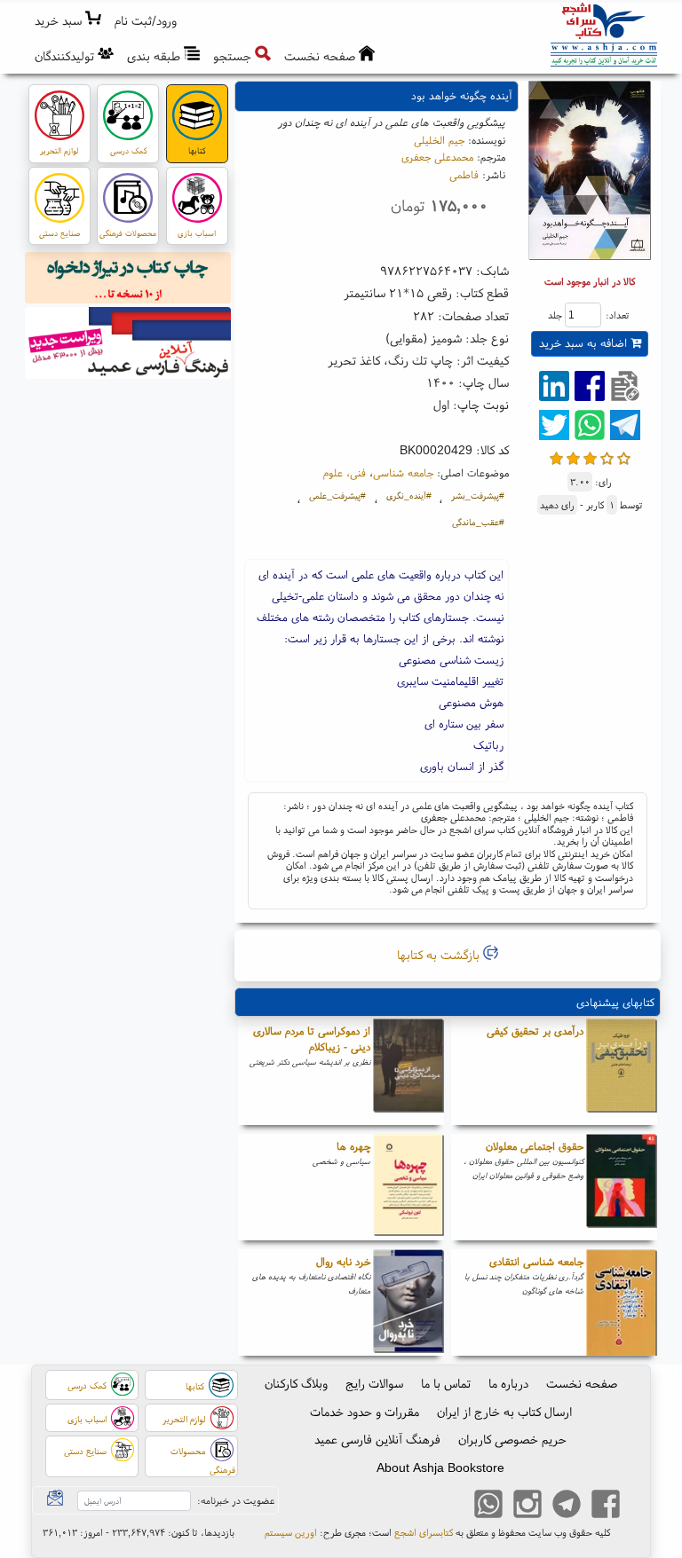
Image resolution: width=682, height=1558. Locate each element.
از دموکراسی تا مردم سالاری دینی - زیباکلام (311, 1038)
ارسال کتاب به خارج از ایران (504, 1411)
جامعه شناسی (403, 472)
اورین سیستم (291, 1532)
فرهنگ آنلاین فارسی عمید (377, 1439)
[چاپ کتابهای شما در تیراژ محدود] (128, 280)
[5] (623, 456)
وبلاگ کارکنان (296, 1383)
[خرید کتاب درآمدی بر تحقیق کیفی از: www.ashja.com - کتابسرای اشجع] (621, 1072)
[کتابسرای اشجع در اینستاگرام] (527, 1506)
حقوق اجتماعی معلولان (534, 1145)
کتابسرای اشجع (423, 1532)
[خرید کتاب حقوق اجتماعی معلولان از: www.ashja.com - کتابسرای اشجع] (621, 1187)
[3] (590, 456)
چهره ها (353, 1145)
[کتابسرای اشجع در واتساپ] (488, 1506)
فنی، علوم (344, 472)
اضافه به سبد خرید (584, 342)
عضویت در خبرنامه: (235, 1500)
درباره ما (508, 1383)
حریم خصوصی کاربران (512, 1439)
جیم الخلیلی (439, 139)
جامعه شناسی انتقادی (536, 1261)
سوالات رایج (374, 1383)
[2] (573, 456)
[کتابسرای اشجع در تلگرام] (566, 1506)
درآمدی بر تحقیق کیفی (535, 1030)
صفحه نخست (581, 1383)
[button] (146, 21)
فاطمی (464, 174)
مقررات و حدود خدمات (364, 1411)
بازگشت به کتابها (440, 955)
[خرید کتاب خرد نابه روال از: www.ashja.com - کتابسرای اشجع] (408, 1302)
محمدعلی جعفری (437, 156)
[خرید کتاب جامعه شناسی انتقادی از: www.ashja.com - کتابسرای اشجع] (621, 1302)
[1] (556, 456)
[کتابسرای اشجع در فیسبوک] (605, 1506)
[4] (607, 456)
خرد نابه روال (343, 1261)
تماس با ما (446, 1383)
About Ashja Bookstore (440, 1467)
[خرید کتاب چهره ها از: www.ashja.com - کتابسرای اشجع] (408, 1187)
